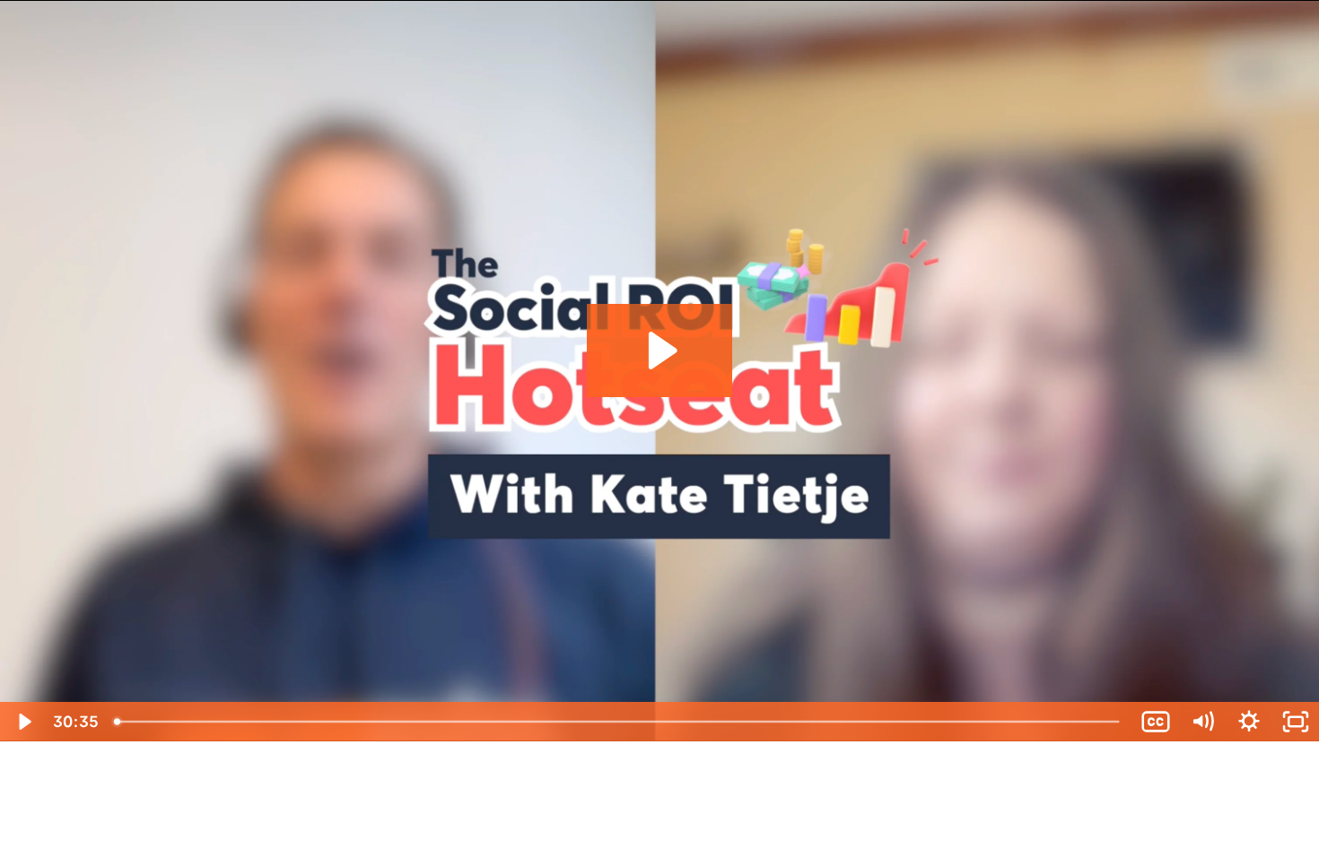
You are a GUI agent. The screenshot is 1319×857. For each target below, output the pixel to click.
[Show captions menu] (1155, 721)
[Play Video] (23, 721)
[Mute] (1202, 721)
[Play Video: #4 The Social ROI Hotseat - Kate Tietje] (660, 350)
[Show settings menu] (1249, 721)
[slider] (619, 721)
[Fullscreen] (1295, 721)
